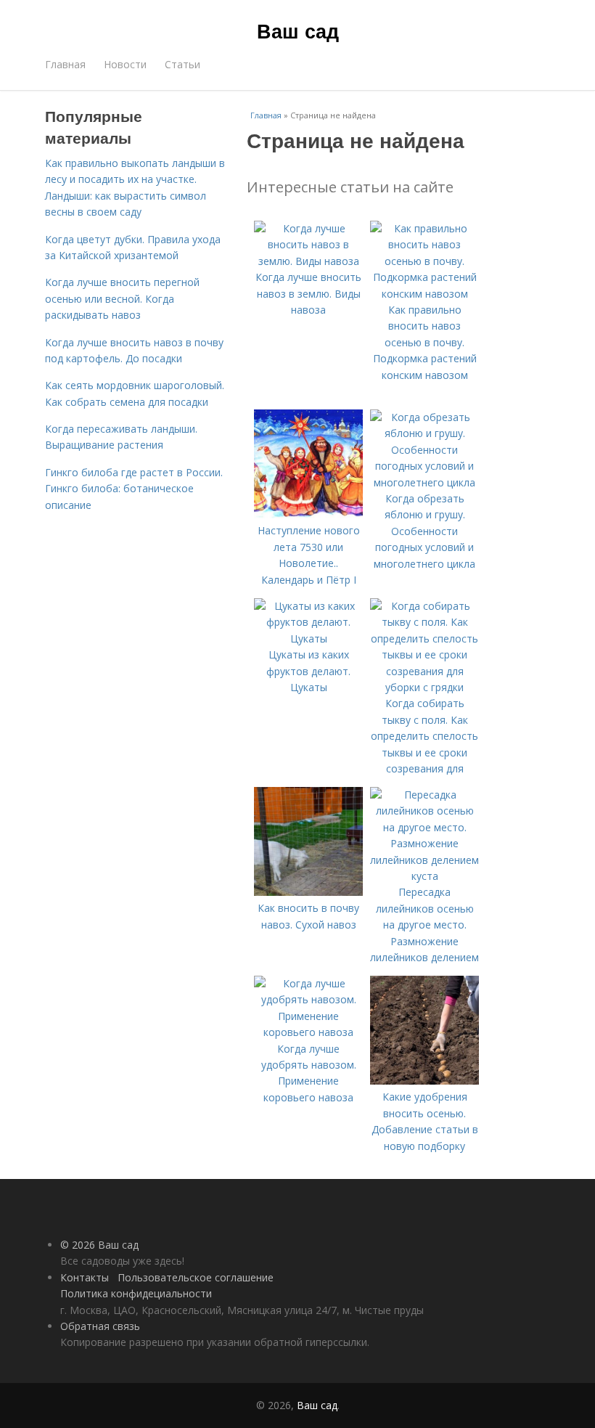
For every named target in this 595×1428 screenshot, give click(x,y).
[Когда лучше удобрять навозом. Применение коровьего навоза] (308, 1032)
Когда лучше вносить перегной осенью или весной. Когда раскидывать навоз (122, 298)
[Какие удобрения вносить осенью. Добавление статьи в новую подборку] (424, 1081)
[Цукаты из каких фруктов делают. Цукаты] (308, 638)
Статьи (182, 64)
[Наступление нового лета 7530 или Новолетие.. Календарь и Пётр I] (308, 514)
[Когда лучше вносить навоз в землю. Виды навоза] (308, 261)
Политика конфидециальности (136, 1293)
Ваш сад (298, 30)
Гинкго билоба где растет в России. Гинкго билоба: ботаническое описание (134, 488)
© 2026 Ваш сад (99, 1245)
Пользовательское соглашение (196, 1277)
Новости (125, 64)
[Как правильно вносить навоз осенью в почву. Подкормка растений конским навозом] (424, 294)
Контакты (84, 1277)
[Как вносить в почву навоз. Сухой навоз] (308, 892)
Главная (65, 64)
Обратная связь (100, 1326)
